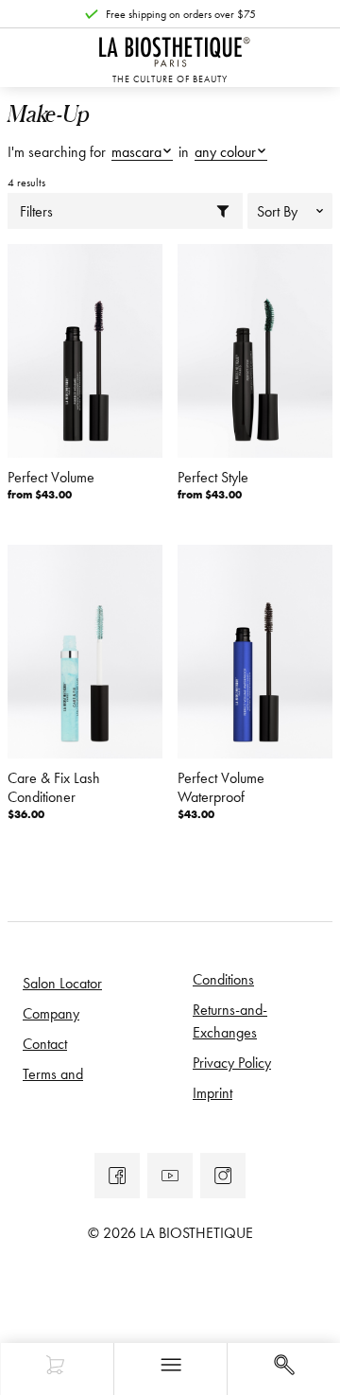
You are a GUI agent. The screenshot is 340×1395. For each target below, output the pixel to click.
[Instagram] (223, 1175)
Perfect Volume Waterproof (221, 787)
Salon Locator (62, 982)
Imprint (212, 1092)
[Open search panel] (283, 1369)
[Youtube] (170, 1175)
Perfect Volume (51, 476)
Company (51, 1012)
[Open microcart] (56, 1369)
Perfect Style (213, 476)
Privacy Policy (232, 1062)
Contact (45, 1043)
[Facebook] (117, 1175)
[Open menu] (170, 1369)
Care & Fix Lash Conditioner (54, 787)
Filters (36, 210)
